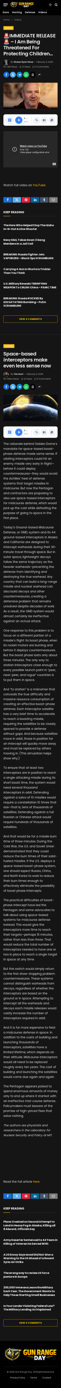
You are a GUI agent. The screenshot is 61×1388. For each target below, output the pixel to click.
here (36, 1182)
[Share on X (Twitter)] (13, 75)
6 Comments (42, 66)
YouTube (39, 185)
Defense (30, 12)
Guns (6, 12)
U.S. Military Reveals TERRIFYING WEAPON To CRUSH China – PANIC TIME (29, 285)
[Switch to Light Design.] (50, 4)
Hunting (17, 12)
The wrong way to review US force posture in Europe (26, 1275)
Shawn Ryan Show (23, 61)
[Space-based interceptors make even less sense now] (30, 408)
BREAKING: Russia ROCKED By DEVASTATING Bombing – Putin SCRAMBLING (24, 302)
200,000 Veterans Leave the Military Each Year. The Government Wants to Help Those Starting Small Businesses (29, 1291)
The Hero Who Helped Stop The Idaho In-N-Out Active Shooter (28, 227)
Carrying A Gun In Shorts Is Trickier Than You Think (27, 271)
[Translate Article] (36, 120)
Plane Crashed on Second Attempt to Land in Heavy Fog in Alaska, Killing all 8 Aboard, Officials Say (29, 1225)
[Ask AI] (52, 120)
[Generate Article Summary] (9, 120)
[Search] (56, 5)
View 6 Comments (30, 319)
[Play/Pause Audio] (18, 120)
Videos (42, 12)
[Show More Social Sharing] (39, 75)
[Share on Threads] (33, 75)
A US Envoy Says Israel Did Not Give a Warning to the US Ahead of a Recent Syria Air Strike (28, 1258)
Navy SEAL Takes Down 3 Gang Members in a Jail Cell (24, 242)
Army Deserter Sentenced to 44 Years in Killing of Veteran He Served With (30, 1242)
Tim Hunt (18, 374)
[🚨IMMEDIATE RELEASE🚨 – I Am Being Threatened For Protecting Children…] (30, 96)
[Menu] (5, 5)
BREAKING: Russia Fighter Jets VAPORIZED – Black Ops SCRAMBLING (28, 256)
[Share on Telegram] (19, 75)
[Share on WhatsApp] (26, 75)
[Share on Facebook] (6, 75)
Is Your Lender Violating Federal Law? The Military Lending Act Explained (28, 1308)
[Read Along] (44, 120)
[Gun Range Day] (22, 4)
